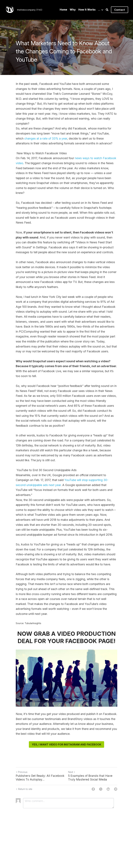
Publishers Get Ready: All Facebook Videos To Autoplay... (40, 777)
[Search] (107, 9)
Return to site (25, 789)
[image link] (10, 9)
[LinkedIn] (108, 789)
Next (70, 772)
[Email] (115, 789)
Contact (119, 9)
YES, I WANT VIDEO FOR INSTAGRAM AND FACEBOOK (66, 744)
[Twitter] (100, 789)
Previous (22, 772)
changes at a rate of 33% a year (45, 138)
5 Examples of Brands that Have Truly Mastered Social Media (90, 777)
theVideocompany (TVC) (29, 9)
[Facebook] (93, 789)
